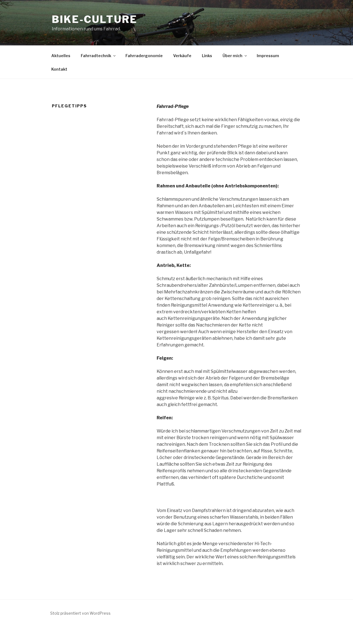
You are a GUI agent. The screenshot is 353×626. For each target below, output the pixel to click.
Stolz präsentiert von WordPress (80, 613)
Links (207, 55)
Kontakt (59, 69)
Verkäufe (182, 55)
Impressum (268, 55)
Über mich (232, 55)
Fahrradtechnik (96, 55)
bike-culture (94, 19)
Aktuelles (60, 55)
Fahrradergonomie (144, 55)
